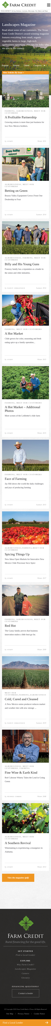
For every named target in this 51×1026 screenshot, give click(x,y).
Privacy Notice (23, 1014)
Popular (5, 65)
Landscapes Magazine (25, 969)
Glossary (25, 978)
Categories (38, 66)
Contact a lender (25, 993)
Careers (25, 973)
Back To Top (44, 1016)
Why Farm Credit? (25, 965)
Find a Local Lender (25, 955)
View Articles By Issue (13, 72)
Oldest (26, 65)
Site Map (9, 1014)
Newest (16, 65)
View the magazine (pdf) (18, 878)
